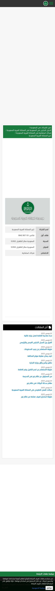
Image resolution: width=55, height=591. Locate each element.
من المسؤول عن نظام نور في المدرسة (37, 376)
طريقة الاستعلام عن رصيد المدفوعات (38, 349)
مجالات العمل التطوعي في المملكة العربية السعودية (32, 390)
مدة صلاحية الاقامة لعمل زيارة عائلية (38, 336)
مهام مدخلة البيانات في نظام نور (39, 383)
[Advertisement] (27, 35)
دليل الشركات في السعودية (40, 127)
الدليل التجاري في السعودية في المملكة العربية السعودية (29, 130)
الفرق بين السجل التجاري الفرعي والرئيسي (36, 342)
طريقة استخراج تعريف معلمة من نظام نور (36, 397)
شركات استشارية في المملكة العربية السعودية (33, 133)
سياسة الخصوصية (38, 588)
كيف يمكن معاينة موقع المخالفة (40, 356)
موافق (49, 588)
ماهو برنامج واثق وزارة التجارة (40, 363)
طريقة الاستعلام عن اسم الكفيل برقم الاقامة (35, 369)
